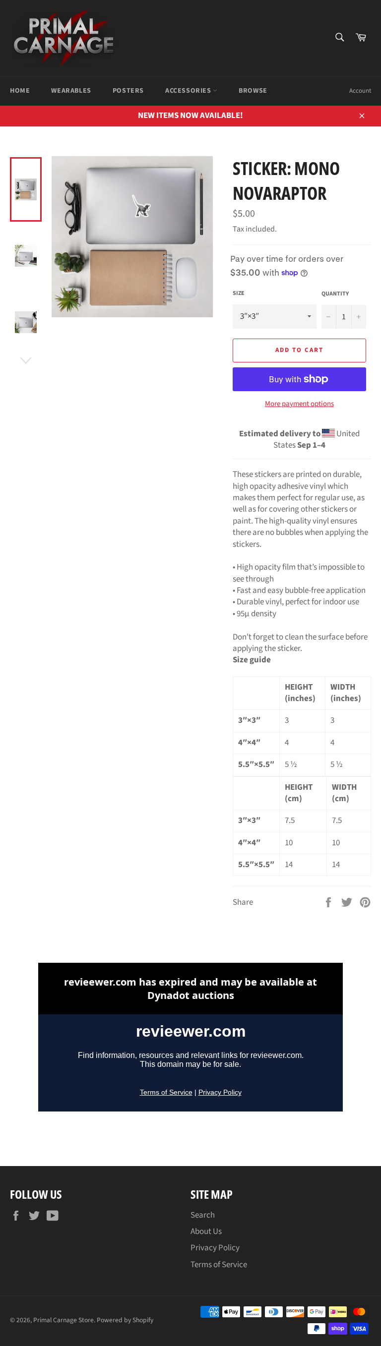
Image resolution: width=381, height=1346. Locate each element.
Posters (128, 91)
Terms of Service (218, 1265)
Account (360, 90)
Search (202, 1215)
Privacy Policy (215, 1248)
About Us (206, 1231)
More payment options (299, 404)
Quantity (335, 294)
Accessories (189, 91)
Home (20, 91)
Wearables (71, 91)
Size (239, 293)
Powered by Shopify (125, 1320)
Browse (253, 91)
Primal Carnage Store (63, 1320)
